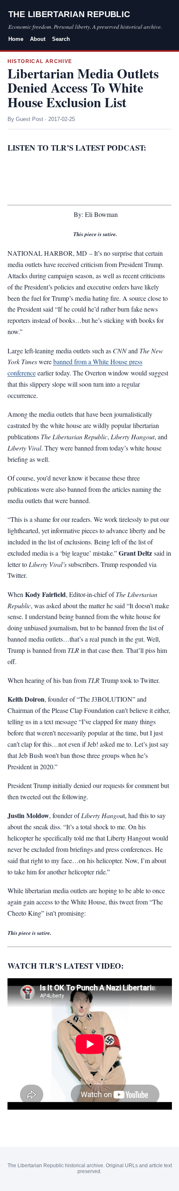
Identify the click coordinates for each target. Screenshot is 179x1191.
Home (15, 39)
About (37, 39)
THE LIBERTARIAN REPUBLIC (69, 14)
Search (61, 39)
